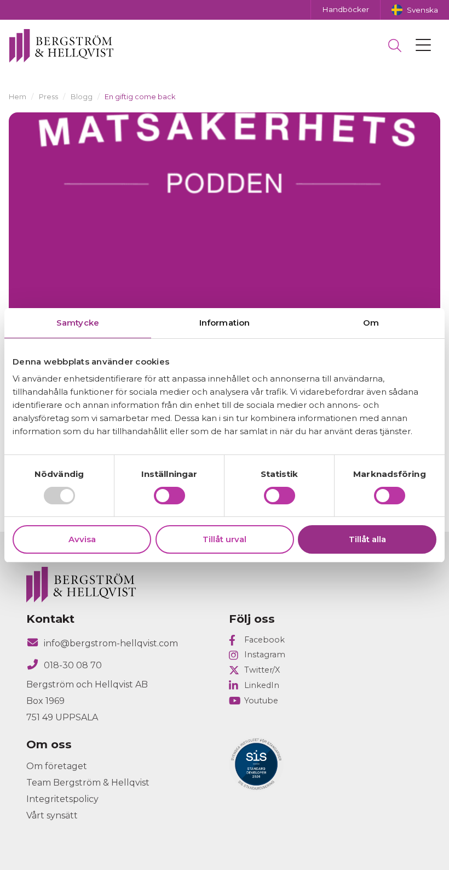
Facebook (264, 640)
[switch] (169, 495)
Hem (17, 97)
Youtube (261, 701)
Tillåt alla (367, 539)
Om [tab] (371, 322)
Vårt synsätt (52, 815)
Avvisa (82, 539)
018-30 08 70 (73, 665)
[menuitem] (414, 10)
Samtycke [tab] (77, 322)
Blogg (82, 97)
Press (48, 97)
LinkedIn (261, 685)
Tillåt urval (224, 539)
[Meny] (423, 46)
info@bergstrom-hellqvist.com (111, 643)
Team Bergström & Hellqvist (87, 782)
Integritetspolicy (62, 799)
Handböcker (345, 9)
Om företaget (56, 766)
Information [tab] (224, 322)
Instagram (264, 654)
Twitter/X (262, 670)
